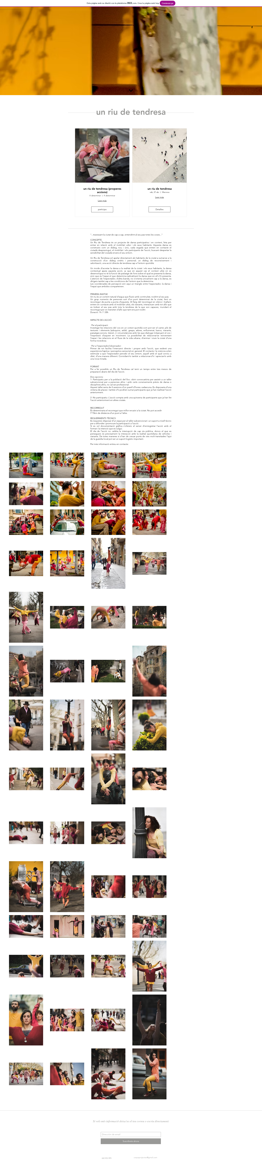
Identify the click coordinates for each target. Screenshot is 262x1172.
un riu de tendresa (160, 188)
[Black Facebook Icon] (252, 27)
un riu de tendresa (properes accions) (102, 190)
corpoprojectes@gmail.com (145, 1157)
